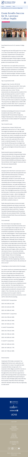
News (14, 6)
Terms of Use (14, 430)
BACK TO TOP (13, 421)
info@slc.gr (14, 444)
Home (2, 6)
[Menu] (25, 3)
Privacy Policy (14, 426)
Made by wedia (14, 454)
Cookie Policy (14, 427)
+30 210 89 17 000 (14, 441)
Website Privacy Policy (14, 428)
